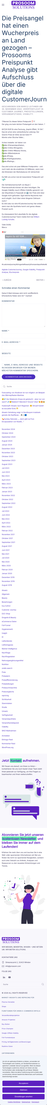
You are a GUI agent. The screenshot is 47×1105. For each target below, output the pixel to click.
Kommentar (8, 301)
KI (2, 637)
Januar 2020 (7, 573)
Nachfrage (6, 653)
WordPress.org (7, 747)
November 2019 (8, 581)
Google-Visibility (29, 269)
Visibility (28, 114)
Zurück (7, 280)
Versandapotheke (12, 114)
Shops (4, 1006)
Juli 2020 (5, 558)
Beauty (4, 598)
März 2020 (6, 566)
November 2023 (8, 452)
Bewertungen (7, 602)
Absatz (4, 590)
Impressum (35, 1102)
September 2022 (8, 503)
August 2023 (7, 464)
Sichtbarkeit (6, 699)
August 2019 (7, 585)
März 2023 (6, 484)
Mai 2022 (6, 519)
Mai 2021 (5, 554)
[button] (3, 5)
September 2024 (8, 437)
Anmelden (6, 736)
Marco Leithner (30, 106)
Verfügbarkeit (7, 715)
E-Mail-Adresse (11, 342)
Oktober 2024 (7, 433)
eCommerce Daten (9, 621)
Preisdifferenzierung (10, 680)
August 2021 (7, 546)
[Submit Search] (42, 984)
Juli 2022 (5, 511)
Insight (4, 633)
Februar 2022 (7, 531)
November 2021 (8, 534)
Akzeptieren (23, 1083)
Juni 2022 (6, 515)
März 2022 (6, 527)
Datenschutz (26, 1102)
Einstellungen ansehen (23, 1096)
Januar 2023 (7, 491)
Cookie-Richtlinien (14, 1102)
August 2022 (7, 507)
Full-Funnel (6, 625)
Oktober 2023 (7, 456)
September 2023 (8, 460)
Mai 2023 (6, 476)
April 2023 (6, 480)
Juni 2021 (6, 550)
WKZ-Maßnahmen (9, 731)
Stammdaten (7, 703)
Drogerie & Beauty (9, 617)
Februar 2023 (7, 488)
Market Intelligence (9, 649)
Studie (4, 707)
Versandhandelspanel (10, 723)
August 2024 (7, 441)
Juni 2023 (6, 472)
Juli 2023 (5, 468)
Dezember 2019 (8, 577)
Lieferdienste (7, 641)
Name (5, 331)
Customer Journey (12, 111)
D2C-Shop (6, 614)
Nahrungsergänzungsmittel (12, 660)
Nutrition (5, 664)
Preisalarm (6, 676)
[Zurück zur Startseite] (23, 5)
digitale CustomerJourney (12, 269)
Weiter (39, 280)
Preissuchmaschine (9, 688)
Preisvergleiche (8, 692)
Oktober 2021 (7, 538)
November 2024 (8, 429)
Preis (4, 672)
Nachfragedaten (8, 656)
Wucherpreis (14, 272)
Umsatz (5, 711)
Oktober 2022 (7, 499)
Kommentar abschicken (19, 377)
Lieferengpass (7, 645)
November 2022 (8, 495)
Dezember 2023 (8, 449)
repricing (5, 695)
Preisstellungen (33, 111)
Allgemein (6, 594)
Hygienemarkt (7, 629)
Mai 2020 (6, 562)
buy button (6, 606)
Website (6, 353)
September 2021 (8, 542)
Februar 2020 (7, 570)
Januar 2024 (7, 445)
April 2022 (6, 523)
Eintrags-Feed (7, 740)
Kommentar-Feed (8, 743)
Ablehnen (23, 1090)
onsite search (7, 668)
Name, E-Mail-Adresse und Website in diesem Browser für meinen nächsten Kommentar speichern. (22, 368)
